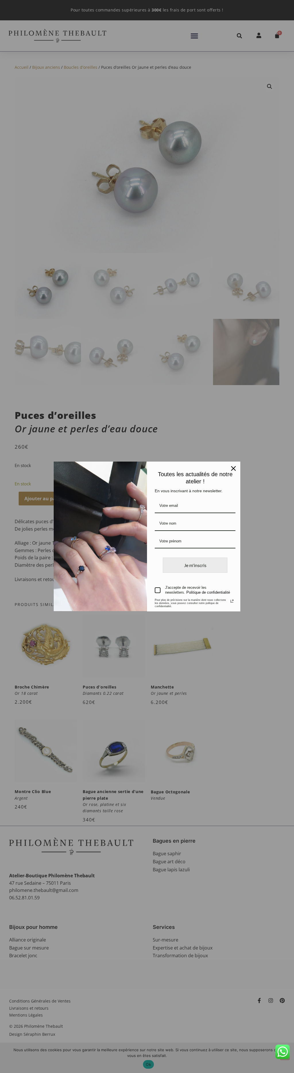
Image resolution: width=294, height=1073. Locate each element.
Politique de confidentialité (208, 592)
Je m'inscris (195, 565)
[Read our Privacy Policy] (232, 601)
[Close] (233, 468)
